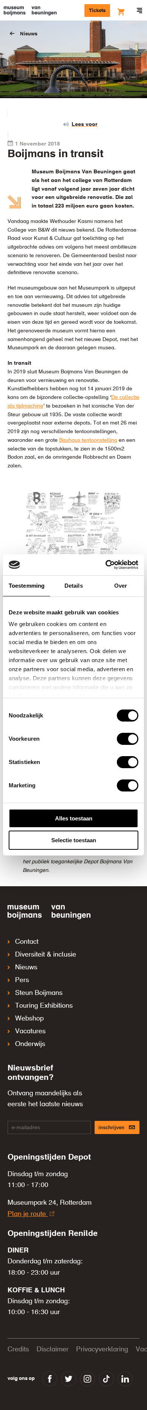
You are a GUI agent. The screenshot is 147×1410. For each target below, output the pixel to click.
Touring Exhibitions (44, 1005)
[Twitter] (68, 1378)
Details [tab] (73, 585)
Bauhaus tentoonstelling (88, 440)
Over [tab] (120, 585)
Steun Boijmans (39, 993)
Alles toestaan (73, 818)
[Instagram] (87, 1378)
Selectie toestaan (73, 840)
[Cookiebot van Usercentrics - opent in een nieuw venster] (105, 565)
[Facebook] (49, 1378)
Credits (18, 1349)
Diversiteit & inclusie (45, 954)
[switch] (127, 739)
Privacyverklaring (102, 1349)
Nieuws (28, 34)
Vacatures (30, 1031)
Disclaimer (53, 1349)
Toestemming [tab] (26, 585)
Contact (26, 941)
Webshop (29, 1018)
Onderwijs (30, 1044)
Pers (22, 980)
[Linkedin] (125, 1378)
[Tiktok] (106, 1378)
